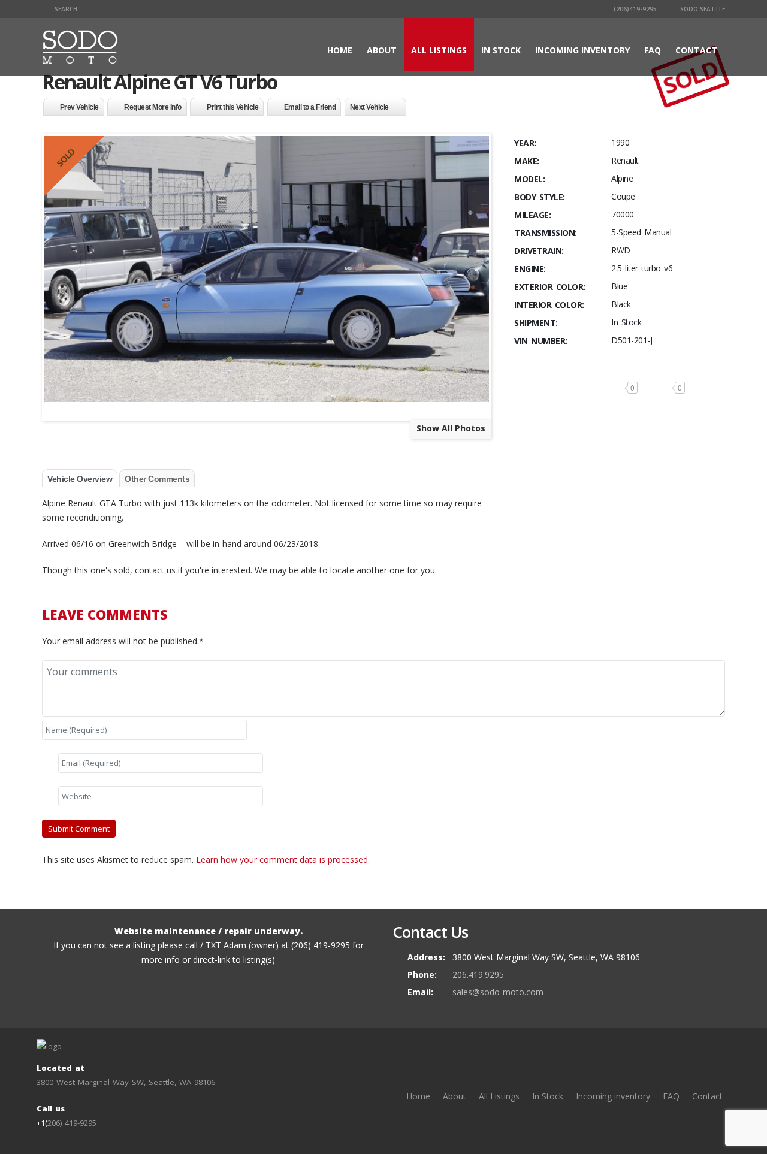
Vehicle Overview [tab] (79, 479)
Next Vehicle (369, 107)
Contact (696, 50)
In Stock (501, 50)
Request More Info (153, 107)
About (382, 50)
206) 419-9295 (71, 1122)
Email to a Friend (310, 107)
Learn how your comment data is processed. (283, 859)
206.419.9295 (478, 974)
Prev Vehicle (79, 107)
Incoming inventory (582, 50)
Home (339, 50)
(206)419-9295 (634, 9)
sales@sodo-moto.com (497, 992)
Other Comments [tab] (157, 479)
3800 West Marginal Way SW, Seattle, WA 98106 (126, 1082)
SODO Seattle (701, 9)
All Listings (439, 50)
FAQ (652, 50)
